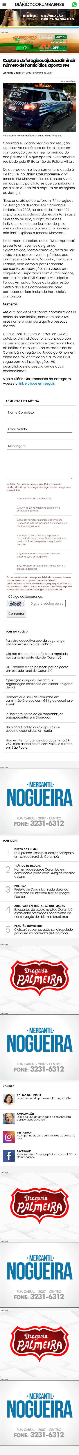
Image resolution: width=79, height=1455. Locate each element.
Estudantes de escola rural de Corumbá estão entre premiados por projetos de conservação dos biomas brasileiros (43, 913)
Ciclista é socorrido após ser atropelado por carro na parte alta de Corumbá (37, 656)
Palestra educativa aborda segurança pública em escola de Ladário (35, 642)
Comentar (16, 613)
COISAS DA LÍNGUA (29, 1095)
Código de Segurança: (25, 596)
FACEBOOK (24, 1151)
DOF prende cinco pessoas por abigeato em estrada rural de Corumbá (37, 669)
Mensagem (17, 446)
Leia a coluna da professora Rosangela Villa (44, 1098)
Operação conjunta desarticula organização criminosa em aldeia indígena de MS (39, 684)
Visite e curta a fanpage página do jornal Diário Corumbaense (46, 1156)
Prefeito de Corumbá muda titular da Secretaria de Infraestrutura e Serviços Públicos (41, 893)
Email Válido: (17, 429)
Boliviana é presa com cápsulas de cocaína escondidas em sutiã (33, 729)
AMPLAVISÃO (25, 1114)
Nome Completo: (21, 412)
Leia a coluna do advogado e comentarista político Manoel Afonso (44, 1118)
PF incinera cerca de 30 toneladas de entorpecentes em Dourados (34, 716)
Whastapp (74, 4)
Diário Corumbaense (40, 4)
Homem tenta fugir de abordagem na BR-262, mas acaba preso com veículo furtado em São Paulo (39, 744)
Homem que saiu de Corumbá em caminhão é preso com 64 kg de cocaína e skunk (39, 700)
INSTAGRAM (24, 1132)
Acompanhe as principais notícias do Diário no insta (46, 1137)
